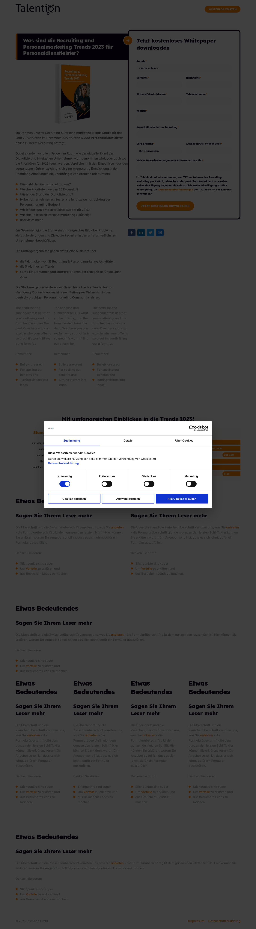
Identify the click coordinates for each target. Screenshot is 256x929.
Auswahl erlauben (128, 498)
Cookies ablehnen (74, 498)
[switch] (103, 484)
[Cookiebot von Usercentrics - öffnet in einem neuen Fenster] (191, 428)
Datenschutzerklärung (63, 463)
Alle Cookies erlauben (182, 498)
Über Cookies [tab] (184, 440)
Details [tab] (128, 440)
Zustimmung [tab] (72, 440)
